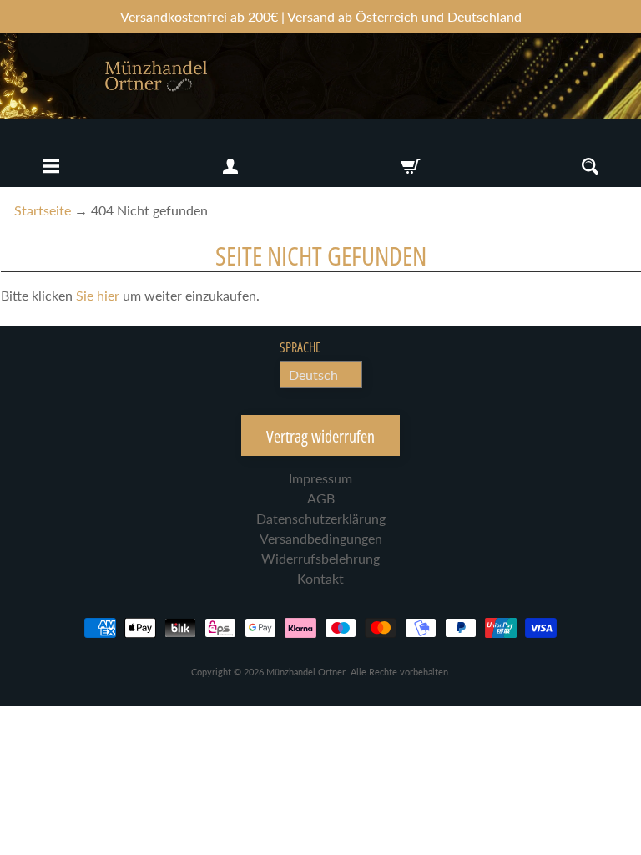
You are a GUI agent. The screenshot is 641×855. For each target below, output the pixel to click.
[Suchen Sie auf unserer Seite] (590, 166)
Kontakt (320, 578)
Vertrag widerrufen (320, 436)
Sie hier (97, 295)
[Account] (230, 166)
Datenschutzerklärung (321, 518)
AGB (321, 498)
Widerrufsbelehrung (320, 558)
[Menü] (51, 166)
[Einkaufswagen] (411, 166)
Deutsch (313, 374)
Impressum (320, 478)
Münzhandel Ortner (306, 671)
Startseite (42, 210)
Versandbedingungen (321, 538)
